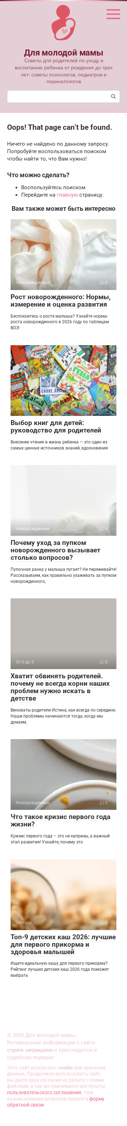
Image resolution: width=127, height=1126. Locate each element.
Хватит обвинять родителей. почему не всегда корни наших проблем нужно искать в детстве (60, 687)
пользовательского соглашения (44, 1092)
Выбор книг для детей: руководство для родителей (56, 426)
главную (67, 195)
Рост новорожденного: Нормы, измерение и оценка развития (61, 300)
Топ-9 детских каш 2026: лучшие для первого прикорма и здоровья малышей (63, 944)
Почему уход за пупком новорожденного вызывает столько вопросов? (56, 550)
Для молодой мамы (63, 53)
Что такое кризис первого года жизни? (60, 820)
